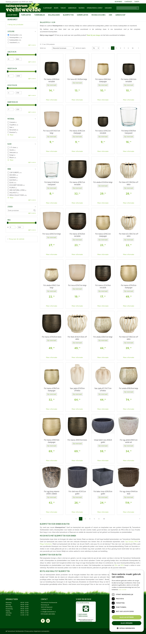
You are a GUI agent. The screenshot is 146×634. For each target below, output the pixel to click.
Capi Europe (129, 542)
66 (132, 48)
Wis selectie (33, 45)
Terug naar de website (16, 239)
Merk (9, 169)
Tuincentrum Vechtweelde (49, 602)
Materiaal (11, 119)
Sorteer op (43, 48)
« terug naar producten (15, 24)
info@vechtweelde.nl (49, 611)
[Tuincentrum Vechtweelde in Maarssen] (23, 6)
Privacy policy (29, 631)
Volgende (138, 48)
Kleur (9, 144)
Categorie (11, 31)
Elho (116, 565)
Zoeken (10, 207)
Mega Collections (46, 544)
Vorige (103, 48)
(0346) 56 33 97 (47, 609)
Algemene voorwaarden (41, 631)
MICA (136, 542)
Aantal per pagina (80, 48)
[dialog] (142, 630)
